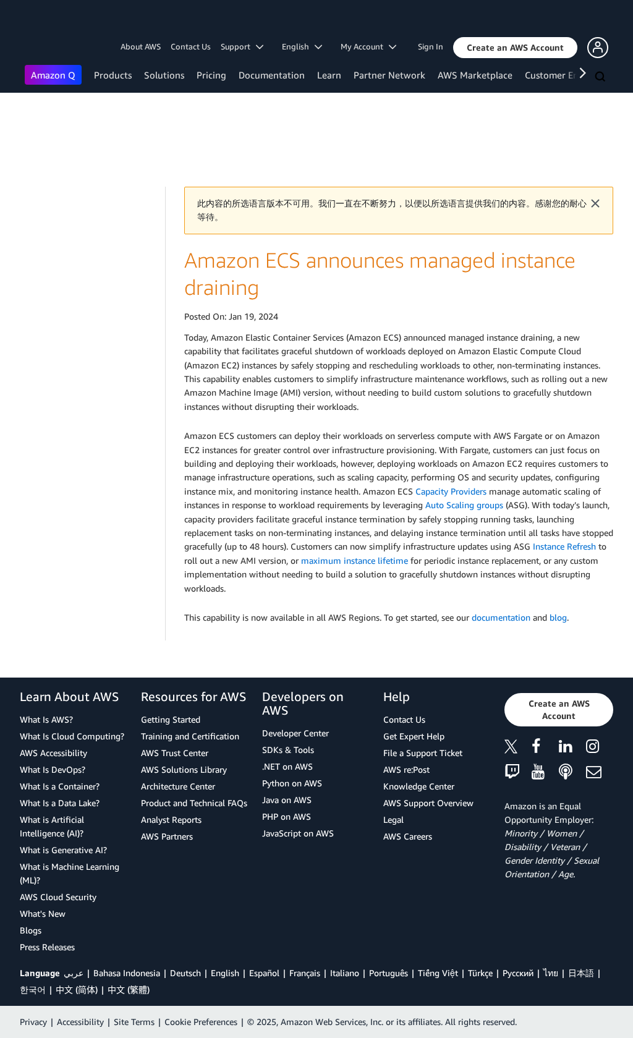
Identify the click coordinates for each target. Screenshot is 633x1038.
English (225, 973)
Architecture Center (178, 786)
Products (113, 74)
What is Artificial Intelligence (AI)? (52, 826)
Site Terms (134, 1021)
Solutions (164, 74)
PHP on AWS (286, 816)
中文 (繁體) (129, 989)
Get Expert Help (413, 736)
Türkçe (480, 973)
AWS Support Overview (428, 803)
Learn (329, 74)
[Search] (601, 77)
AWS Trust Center (174, 752)
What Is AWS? (46, 719)
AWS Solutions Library (184, 769)
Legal (393, 819)
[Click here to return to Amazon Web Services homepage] (43, 22)
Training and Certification (190, 736)
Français (304, 973)
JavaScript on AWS (298, 833)
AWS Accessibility (53, 752)
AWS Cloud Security (58, 896)
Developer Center (295, 733)
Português (388, 973)
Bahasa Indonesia (126, 973)
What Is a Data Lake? (60, 803)
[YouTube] (545, 772)
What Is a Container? (60, 786)
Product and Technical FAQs (194, 803)
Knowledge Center (418, 786)
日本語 (581, 973)
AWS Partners (167, 836)
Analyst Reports (171, 819)
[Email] (599, 772)
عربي (73, 973)
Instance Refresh (564, 546)
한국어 (33, 989)
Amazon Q (53, 74)
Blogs (30, 930)
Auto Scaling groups (464, 505)
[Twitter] (518, 748)
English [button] (298, 46)
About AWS (141, 46)
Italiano (344, 973)
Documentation (272, 74)
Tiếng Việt (438, 973)
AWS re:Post (406, 769)
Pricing (211, 74)
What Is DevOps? (52, 769)
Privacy (33, 1021)
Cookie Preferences (200, 1021)
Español (264, 973)
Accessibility (80, 1021)
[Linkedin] (572, 748)
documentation (501, 617)
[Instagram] (599, 748)
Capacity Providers (450, 491)
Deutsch (185, 973)
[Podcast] (572, 772)
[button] (515, 47)
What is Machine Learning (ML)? (69, 873)
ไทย (550, 973)
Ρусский (518, 973)
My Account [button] (365, 46)
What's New (43, 913)
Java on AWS (287, 799)
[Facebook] (545, 748)
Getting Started (170, 719)
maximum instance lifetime (354, 560)
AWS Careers (407, 836)
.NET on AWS (287, 766)
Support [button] (238, 46)
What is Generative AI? (63, 849)
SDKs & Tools (288, 749)
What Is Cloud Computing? (72, 736)
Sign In (430, 46)
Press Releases (47, 947)
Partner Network (389, 74)
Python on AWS (292, 783)
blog (558, 617)
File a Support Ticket (422, 752)
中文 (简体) (77, 989)
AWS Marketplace (475, 74)
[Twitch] (518, 772)
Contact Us (191, 46)
